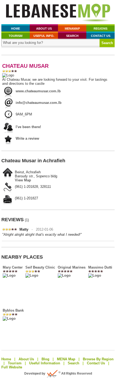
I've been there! (28, 127)
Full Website (11, 367)
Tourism (15, 35)
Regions (100, 28)
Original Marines (72, 267)
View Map (23, 180)
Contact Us (100, 35)
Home (15, 28)
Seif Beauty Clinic (40, 267)
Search (72, 35)
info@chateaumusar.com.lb (39, 103)
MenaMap (72, 28)
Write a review (27, 138)
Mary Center (13, 267)
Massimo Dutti (100, 267)
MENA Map (66, 359)
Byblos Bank (13, 310)
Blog (45, 359)
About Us (44, 28)
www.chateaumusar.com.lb (38, 91)
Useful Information (44, 363)
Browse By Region (98, 359)
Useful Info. (43, 35)
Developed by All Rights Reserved (58, 373)
